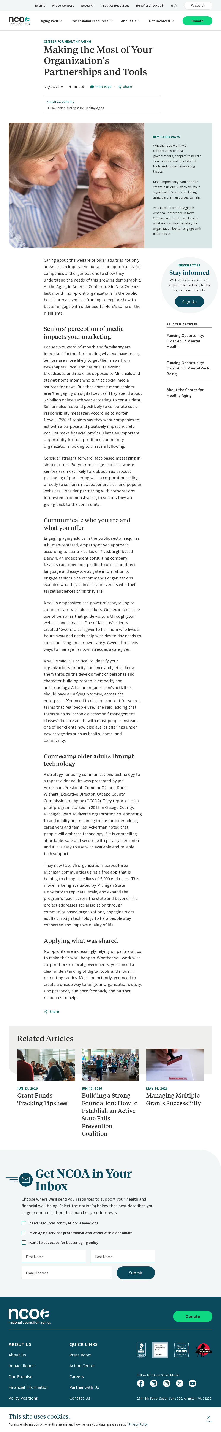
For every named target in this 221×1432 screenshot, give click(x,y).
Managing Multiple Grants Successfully (173, 1099)
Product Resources (115, 5)
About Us (128, 21)
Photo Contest (63, 5)
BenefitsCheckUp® (150, 5)
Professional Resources (89, 21)
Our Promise (20, 1376)
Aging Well (49, 21)
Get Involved (159, 21)
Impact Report (22, 1365)
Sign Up (189, 301)
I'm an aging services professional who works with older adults (80, 1233)
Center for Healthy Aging (67, 41)
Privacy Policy (138, 1424)
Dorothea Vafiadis (60, 102)
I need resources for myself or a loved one (63, 1223)
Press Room (80, 1354)
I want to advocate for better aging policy (63, 1242)
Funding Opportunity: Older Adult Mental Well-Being (188, 368)
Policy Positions (23, 1398)
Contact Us (79, 1398)
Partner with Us (84, 1387)
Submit (136, 1272)
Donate (197, 21)
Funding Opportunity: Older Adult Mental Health (185, 341)
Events (40, 5)
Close (208, 1421)
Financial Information (29, 1387)
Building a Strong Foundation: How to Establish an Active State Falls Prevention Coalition (110, 1114)
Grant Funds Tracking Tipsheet (42, 1099)
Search (200, 5)
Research (88, 5)
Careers (76, 1376)
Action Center (82, 1365)
